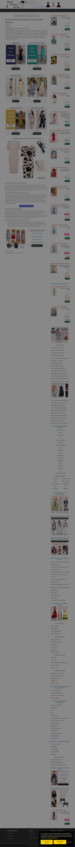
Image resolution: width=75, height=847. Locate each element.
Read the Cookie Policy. (53, 837)
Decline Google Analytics (60, 842)
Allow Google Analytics (47, 842)
